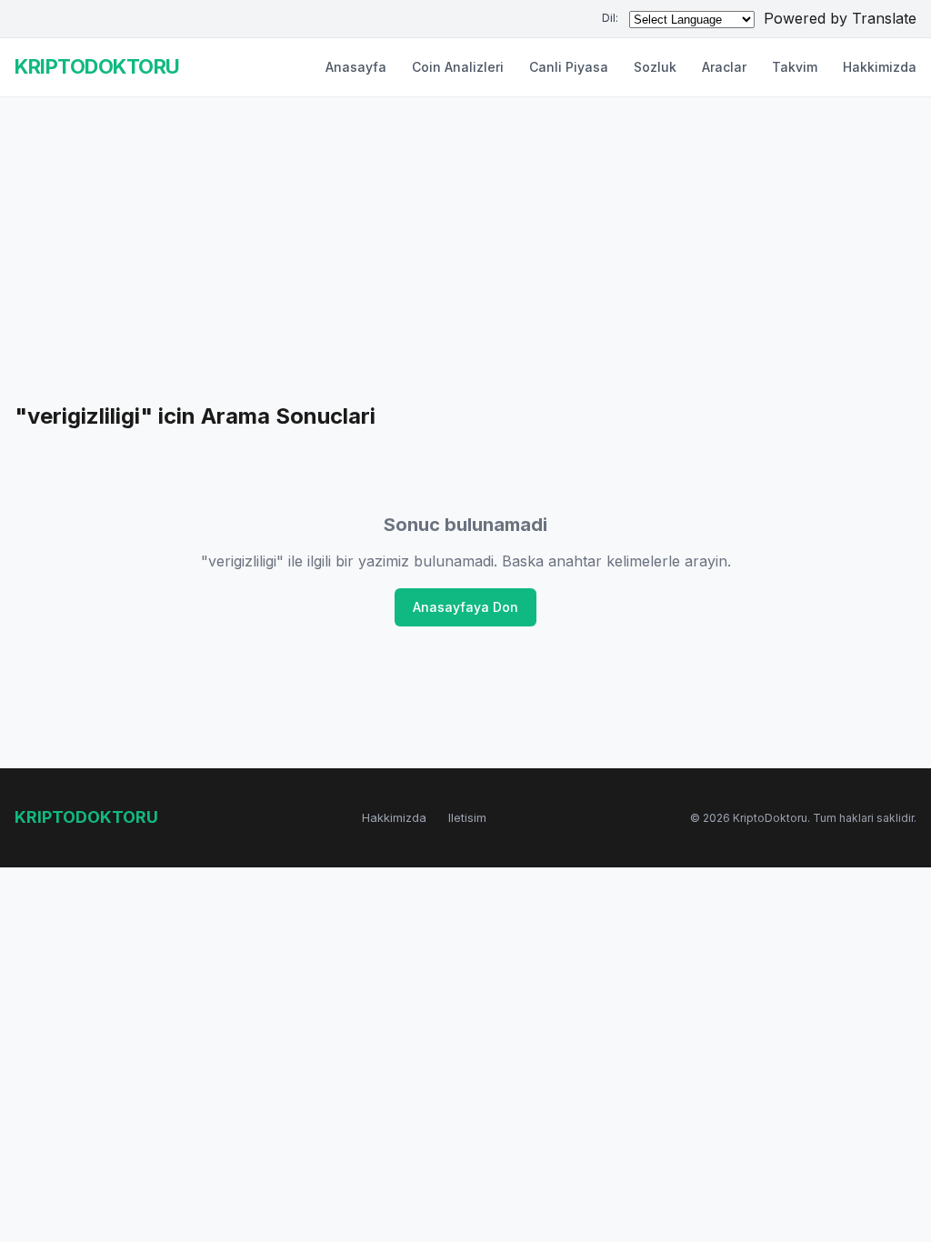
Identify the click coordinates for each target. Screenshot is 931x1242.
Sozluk (655, 67)
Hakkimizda (879, 67)
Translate (884, 18)
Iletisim (467, 817)
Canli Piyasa (568, 67)
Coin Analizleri (458, 67)
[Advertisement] (465, 262)
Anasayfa (355, 67)
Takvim (794, 67)
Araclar (724, 67)
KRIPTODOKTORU (97, 66)
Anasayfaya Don (465, 607)
